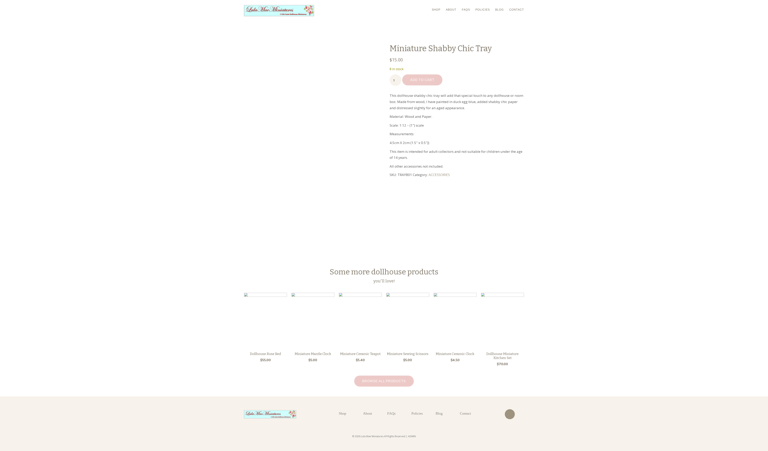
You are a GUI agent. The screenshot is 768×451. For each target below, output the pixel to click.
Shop (436, 9)
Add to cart (422, 80)
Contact (516, 9)
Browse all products (384, 381)
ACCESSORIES (439, 174)
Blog (499, 9)
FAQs (466, 9)
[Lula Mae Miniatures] (279, 10)
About (451, 9)
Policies (482, 9)
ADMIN (412, 436)
